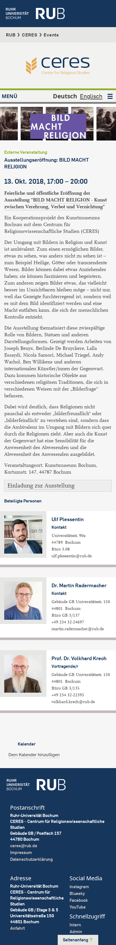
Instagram (79, 886)
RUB (10, 35)
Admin (76, 931)
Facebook (79, 900)
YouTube (78, 907)
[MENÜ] (110, 96)
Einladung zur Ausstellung (41, 485)
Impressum (21, 852)
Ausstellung (25, 328)
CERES (29, 35)
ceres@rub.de (23, 845)
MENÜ (9, 96)
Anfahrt (17, 928)
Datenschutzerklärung (31, 859)
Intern (75, 924)
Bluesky (77, 893)
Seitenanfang (76, 939)
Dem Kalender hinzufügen (34, 754)
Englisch (91, 96)
